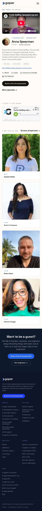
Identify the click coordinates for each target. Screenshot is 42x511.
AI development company (10, 410)
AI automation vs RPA (29, 451)
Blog (3, 494)
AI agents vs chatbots (29, 447)
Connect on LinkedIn (30, 73)
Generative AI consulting (10, 419)
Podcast (8, 9)
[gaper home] (8, 3)
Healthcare (5, 447)
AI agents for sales (28, 418)
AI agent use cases (8, 482)
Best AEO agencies (28, 460)
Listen (16, 73)
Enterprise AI (26, 414)
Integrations (26, 421)
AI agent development (9, 406)
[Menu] (38, 3)
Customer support (8, 451)
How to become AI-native (10, 485)
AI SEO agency (7, 432)
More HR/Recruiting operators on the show (17, 68)
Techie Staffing (24, 44)
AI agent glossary (7, 491)
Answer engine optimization (7, 423)
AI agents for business (9, 472)
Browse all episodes (30, 131)
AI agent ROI (6, 479)
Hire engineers (21, 363)
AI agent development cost (10, 475)
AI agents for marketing (9, 435)
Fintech (4, 444)
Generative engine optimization (8, 428)
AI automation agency (9, 413)
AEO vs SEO (26, 457)
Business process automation (28, 410)
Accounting (5, 454)
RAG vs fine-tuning (28, 454)
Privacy (4, 507)
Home (3, 9)
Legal (4, 457)
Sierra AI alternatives (29, 463)
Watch (6, 73)
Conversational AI (7, 416)
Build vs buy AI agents (9, 488)
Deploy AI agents (27, 406)
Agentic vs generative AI (30, 444)
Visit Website (9, 76)
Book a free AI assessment (15, 83)
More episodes (9, 90)
